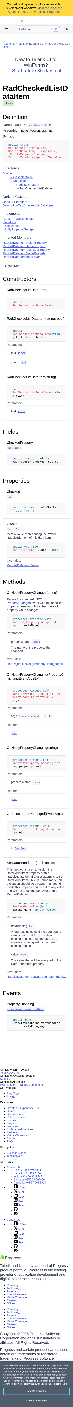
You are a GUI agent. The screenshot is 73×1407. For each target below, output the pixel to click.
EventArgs (20, 848)
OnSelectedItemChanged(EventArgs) (35, 814)
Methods (14, 581)
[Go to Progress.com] (11, 1259)
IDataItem (9, 222)
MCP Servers (8, 1084)
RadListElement (16, 529)
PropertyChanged (19, 603)
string (21, 352)
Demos (11, 1111)
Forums (11, 1120)
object (10, 173)
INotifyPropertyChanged (19, 229)
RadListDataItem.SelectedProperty (26, 249)
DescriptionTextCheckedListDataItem (28, 205)
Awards (11, 1291)
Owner (12, 524)
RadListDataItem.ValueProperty (24, 253)
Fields (11, 431)
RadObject (20, 181)
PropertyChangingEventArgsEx (35, 716)
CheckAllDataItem (15, 202)
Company (13, 1285)
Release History (16, 1117)
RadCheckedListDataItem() (27, 290)
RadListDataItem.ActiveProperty (24, 246)
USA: (27, 1170)
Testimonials (14, 1156)
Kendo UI (5, 1078)
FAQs (10, 1141)
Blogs (10, 1123)
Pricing (11, 1096)
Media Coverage (17, 1297)
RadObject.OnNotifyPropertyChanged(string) (37, 664)
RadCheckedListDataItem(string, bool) (35, 318)
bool (23, 362)
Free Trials (13, 1093)
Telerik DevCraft (9, 1072)
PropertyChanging (20, 1004)
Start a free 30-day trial (36, 70)
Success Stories (16, 1152)
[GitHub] (16, 1210)
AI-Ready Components (30, 1084)
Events (12, 993)
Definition (15, 117)
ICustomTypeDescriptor (19, 218)
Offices (11, 1303)
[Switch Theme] (67, 29)
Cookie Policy (10, 1380)
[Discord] (16, 1214)
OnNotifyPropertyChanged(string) (32, 592)
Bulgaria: (29, 1179)
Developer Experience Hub (23, 1108)
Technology (14, 1288)
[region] (36, 1384)
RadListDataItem (27, 184)
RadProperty (14, 447)
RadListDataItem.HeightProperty (25, 242)
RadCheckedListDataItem (35, 92)
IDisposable (11, 226)
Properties (16, 480)
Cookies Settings (36, 1400)
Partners (12, 1132)
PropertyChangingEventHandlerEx (25, 1009)
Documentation (16, 1114)
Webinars (12, 1126)
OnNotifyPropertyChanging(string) (32, 748)
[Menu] (6, 29)
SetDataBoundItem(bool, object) (31, 863)
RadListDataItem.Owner (23, 565)
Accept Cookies (36, 1391)
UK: (27, 1173)
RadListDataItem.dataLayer (21, 257)
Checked (13, 491)
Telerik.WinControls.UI (30, 43)
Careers (11, 1300)
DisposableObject (21, 177)
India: (28, 1176)
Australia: (30, 1182)
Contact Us (13, 1167)
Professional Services (20, 1129)
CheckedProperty (20, 442)
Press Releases (16, 1294)
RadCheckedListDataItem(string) (31, 377)
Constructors (19, 279)
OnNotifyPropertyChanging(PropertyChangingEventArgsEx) (35, 676)
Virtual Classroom (17, 1135)
